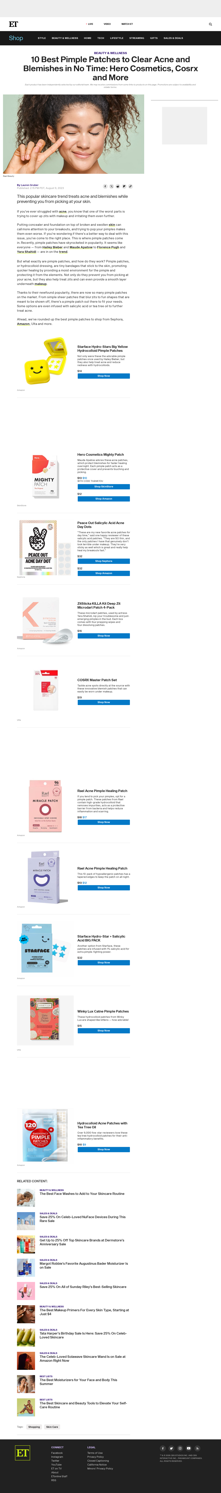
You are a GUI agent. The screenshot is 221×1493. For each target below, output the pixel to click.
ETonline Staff (59, 1476)
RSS (53, 1480)
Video (107, 24)
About (54, 1472)
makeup (41, 284)
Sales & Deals (173, 38)
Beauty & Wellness (65, 38)
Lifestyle (116, 38)
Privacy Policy (95, 1457)
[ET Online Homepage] (13, 24)
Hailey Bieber (52, 247)
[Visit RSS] (197, 1449)
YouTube (56, 1465)
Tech (100, 38)
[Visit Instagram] (180, 1449)
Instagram (57, 1457)
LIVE (90, 24)
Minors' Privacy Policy (100, 1468)
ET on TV (56, 1468)
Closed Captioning (98, 1461)
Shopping (34, 1427)
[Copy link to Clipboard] (130, 187)
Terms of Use (95, 1453)
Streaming (136, 38)
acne (62, 211)
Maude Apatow (81, 247)
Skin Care (52, 1427)
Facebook (57, 1453)
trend (63, 252)
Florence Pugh (108, 247)
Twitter (55, 1461)
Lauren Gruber (29, 185)
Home (87, 38)
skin (112, 225)
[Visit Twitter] (171, 1449)
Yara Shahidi (26, 252)
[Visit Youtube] (189, 1448)
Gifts (154, 38)
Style (42, 38)
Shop (16, 38)
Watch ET (127, 24)
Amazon (23, 324)
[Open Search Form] (210, 24)
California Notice (97, 1465)
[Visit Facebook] (163, 1449)
